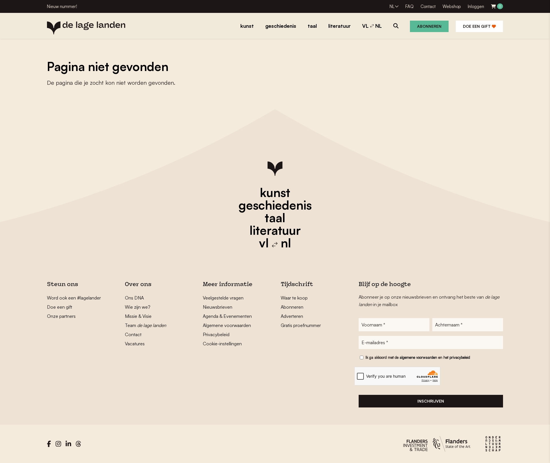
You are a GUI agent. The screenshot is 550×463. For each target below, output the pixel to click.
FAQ (409, 6)
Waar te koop (294, 298)
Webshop (452, 6)
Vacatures (135, 343)
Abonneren (429, 26)
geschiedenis (275, 205)
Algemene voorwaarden (227, 325)
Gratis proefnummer (301, 325)
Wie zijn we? (137, 307)
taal (275, 217)
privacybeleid (459, 357)
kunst (275, 192)
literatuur (275, 230)
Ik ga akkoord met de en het (418, 357)
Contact (428, 6)
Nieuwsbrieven (217, 307)
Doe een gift (477, 26)
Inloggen (476, 6)
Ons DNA (134, 298)
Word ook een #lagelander (74, 298)
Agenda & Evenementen (227, 316)
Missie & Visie (138, 316)
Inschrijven (430, 401)
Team (145, 325)
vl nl (275, 242)
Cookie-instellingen (222, 343)
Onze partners (61, 316)
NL (392, 6)
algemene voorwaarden (418, 357)
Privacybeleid (216, 334)
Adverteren (292, 316)
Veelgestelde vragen (223, 298)
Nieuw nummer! (62, 6)
